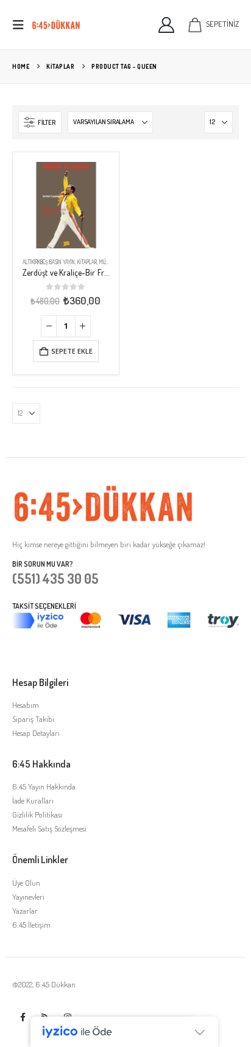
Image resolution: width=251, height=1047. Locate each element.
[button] (22, 24)
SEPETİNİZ (222, 24)
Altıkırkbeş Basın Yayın (49, 261)
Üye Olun (26, 883)
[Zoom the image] (103, 491)
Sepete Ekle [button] (72, 350)
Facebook (22, 1017)
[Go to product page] (66, 205)
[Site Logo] (56, 24)
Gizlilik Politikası (37, 814)
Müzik (105, 261)
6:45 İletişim (31, 925)
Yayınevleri (28, 897)
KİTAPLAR (87, 261)
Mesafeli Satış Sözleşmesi (49, 828)
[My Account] (166, 25)
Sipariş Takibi (33, 719)
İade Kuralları (33, 800)
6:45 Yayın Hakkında (44, 786)
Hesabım (25, 705)
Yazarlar (25, 911)
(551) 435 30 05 (55, 578)
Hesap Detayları (36, 733)
